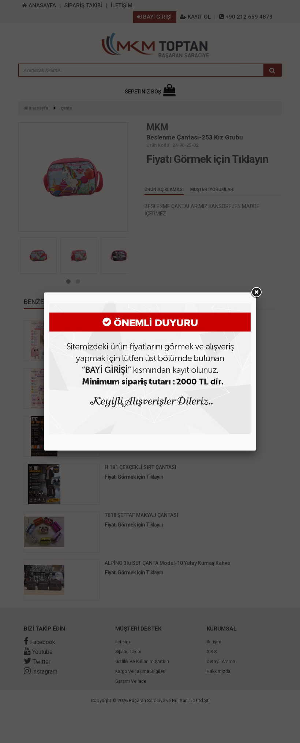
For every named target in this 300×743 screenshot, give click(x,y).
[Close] (256, 292)
